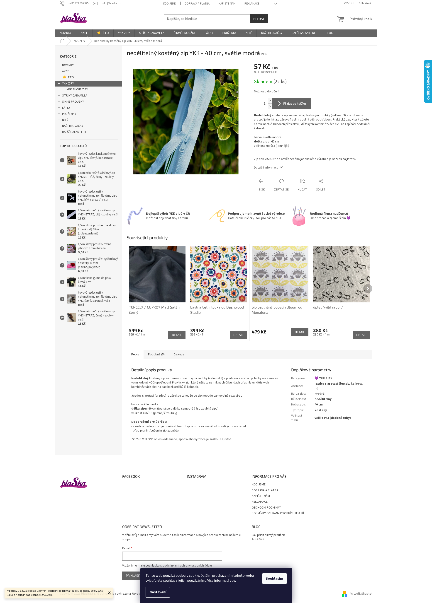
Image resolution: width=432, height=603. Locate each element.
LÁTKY (66, 108)
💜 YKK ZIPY (323, 378)
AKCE (65, 71)
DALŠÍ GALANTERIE (74, 132)
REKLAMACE (251, 4)
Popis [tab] (135, 354)
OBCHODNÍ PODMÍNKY (266, 507)
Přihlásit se (135, 575)
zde (232, 580)
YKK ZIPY (68, 83)
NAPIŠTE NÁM (227, 4)
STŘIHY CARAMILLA (74, 95)
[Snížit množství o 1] (270, 106)
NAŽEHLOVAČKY (72, 126)
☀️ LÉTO (68, 77)
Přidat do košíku (294, 103)
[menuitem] (65, 33)
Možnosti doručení (266, 91)
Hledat (258, 19)
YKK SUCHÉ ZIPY (77, 89)
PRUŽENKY (69, 114)
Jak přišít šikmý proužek (268, 535)
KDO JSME (169, 4)
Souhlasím (274, 578)
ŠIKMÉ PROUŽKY (73, 101)
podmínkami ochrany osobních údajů (187, 565)
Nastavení (157, 592)
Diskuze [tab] (179, 354)
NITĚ (65, 120)
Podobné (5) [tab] (156, 354)
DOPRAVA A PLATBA (197, 4)
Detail (177, 335)
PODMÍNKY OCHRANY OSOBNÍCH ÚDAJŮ (278, 513)
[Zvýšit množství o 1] (270, 101)
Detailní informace (266, 167)
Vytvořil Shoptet (361, 593)
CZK (347, 3)
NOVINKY (68, 65)
